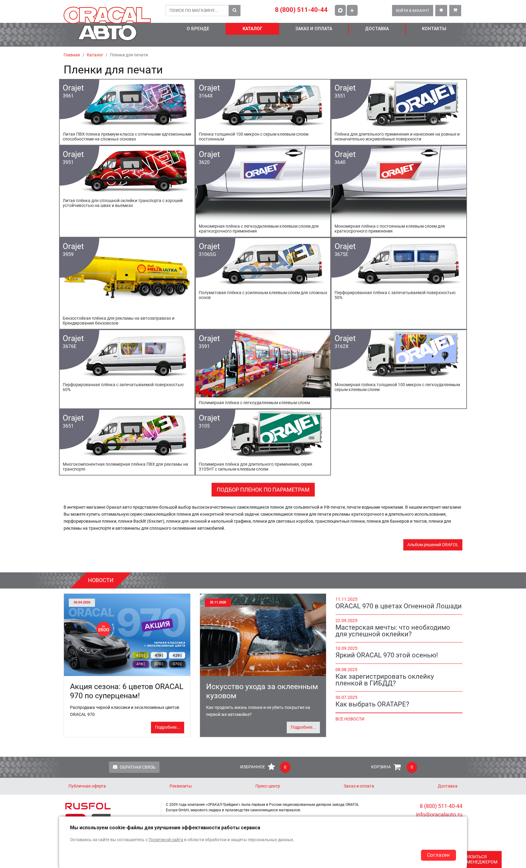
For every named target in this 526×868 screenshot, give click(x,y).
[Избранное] (441, 10)
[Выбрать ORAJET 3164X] (263, 112)
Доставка (377, 28)
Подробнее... (167, 727)
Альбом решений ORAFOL (432, 544)
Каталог (252, 28)
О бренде (198, 28)
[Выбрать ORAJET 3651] (127, 442)
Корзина (392, 767)
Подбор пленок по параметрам (263, 489)
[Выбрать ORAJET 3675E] (398, 283)
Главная (72, 55)
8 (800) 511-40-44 (301, 9)
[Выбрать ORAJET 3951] (127, 191)
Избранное (263, 767)
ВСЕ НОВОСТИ (349, 719)
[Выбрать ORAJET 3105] (263, 442)
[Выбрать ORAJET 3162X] (398, 369)
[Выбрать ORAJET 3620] (263, 191)
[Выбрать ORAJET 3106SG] (263, 283)
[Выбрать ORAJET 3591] (263, 369)
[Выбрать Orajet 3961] (127, 112)
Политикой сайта (166, 839)
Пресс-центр (267, 786)
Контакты (434, 28)
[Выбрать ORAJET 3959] (127, 283)
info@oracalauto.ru (439, 814)
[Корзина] (455, 10)
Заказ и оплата (313, 28)
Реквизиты (181, 786)
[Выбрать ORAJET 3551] (398, 112)
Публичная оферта (87, 786)
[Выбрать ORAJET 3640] (398, 191)
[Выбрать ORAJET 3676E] (127, 369)
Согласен (438, 855)
